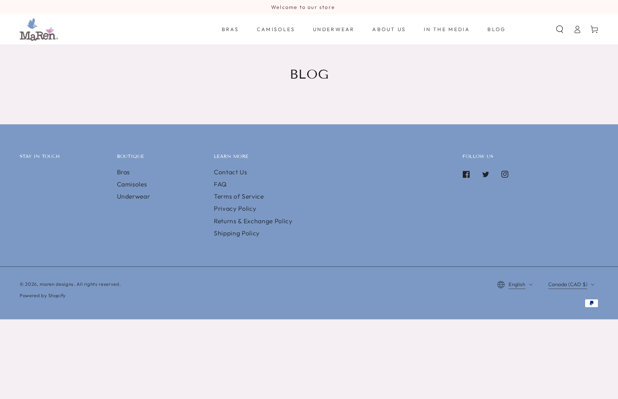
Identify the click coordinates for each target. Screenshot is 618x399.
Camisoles (132, 184)
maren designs (57, 284)
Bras (123, 172)
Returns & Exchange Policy (253, 221)
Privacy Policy (235, 208)
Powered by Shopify (43, 295)
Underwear (133, 196)
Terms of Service (239, 196)
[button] (559, 29)
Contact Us (230, 172)
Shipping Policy (237, 233)
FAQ (220, 184)
